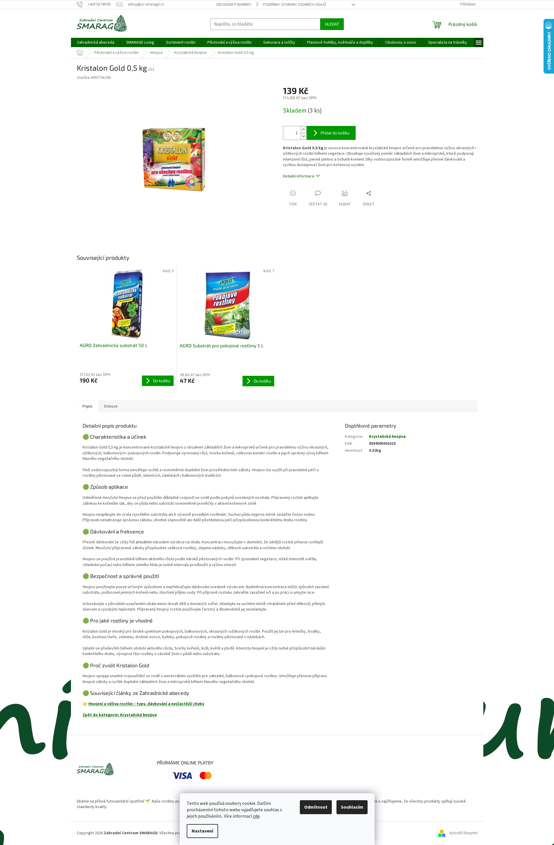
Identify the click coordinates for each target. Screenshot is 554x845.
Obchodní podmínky (233, 4)
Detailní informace (298, 176)
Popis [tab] (87, 406)
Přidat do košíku (335, 132)
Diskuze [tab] (111, 406)
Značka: (94, 78)
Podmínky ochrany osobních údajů (294, 4)
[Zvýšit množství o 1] (304, 129)
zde (256, 816)
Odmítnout (315, 807)
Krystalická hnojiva (387, 437)
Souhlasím (352, 807)
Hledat (332, 24)
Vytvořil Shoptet (463, 833)
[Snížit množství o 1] (304, 136)
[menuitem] (95, 42)
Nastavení (202, 831)
